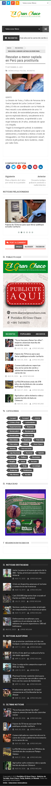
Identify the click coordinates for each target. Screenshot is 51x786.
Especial (27, 440)
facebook (40, 247)
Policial (23, 71)
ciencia (37, 418)
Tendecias (13, 470)
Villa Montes (14, 475)
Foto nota (39, 440)
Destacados (14, 436)
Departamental (38, 202)
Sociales (34, 462)
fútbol (25, 444)
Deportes (30, 427)
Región (12, 462)
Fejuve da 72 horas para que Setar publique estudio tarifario (24, 225)
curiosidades (30, 422)
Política (24, 457)
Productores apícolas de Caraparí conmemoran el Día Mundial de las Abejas (27, 692)
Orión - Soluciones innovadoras (15, 783)
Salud (23, 462)
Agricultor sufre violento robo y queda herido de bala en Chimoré (29, 397)
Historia (13, 449)
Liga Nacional (15, 453)
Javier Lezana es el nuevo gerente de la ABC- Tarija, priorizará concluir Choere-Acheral (29, 572)
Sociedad (13, 466)
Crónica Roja (13, 71)
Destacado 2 (14, 431)
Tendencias (27, 470)
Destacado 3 (30, 431)
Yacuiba (28, 475)
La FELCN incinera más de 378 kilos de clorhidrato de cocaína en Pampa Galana (29, 384)
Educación (29, 436)
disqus (19, 247)
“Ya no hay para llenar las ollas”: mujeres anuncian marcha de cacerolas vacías (29, 342)
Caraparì (25, 418)
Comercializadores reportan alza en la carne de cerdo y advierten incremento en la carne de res (27, 369)
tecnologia (36, 466)
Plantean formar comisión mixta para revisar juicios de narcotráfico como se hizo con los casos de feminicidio (29, 678)
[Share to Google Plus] (14, 220)
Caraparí (13, 418)
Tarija (24, 466)
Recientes (19, 48)
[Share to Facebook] (8, 220)
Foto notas (14, 444)
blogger (29, 247)
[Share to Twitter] (11, 220)
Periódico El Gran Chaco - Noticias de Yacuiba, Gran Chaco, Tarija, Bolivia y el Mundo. (24, 777)
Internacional (26, 449)
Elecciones (14, 440)
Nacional (29, 453)
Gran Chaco (38, 444)
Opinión (41, 453)
